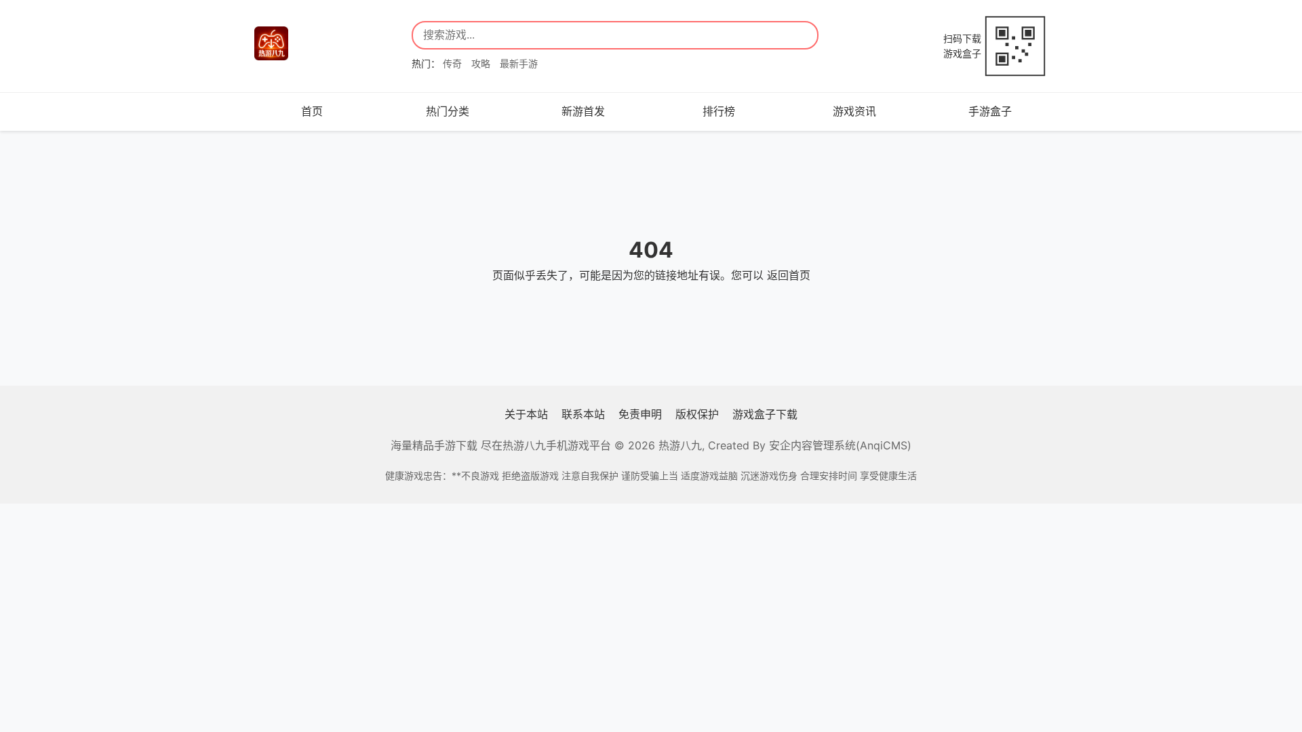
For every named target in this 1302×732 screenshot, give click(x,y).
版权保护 (697, 414)
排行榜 (719, 111)
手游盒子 (990, 111)
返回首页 (788, 275)
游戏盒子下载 (764, 414)
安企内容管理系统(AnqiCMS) (840, 445)
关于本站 (526, 414)
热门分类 (447, 111)
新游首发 (583, 111)
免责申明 (640, 414)
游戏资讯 (854, 111)
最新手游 (519, 63)
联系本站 (583, 414)
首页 (312, 111)
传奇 (452, 63)
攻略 (480, 63)
